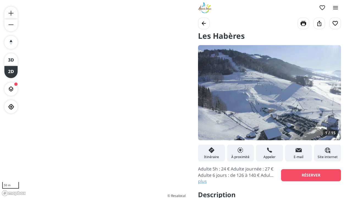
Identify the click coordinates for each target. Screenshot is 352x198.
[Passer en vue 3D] (11, 59)
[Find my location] (11, 107)
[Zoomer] (11, 13)
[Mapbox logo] (14, 193)
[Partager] (319, 23)
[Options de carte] (11, 89)
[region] (93, 99)
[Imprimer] (303, 23)
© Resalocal (176, 195)
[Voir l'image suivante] (331, 96)
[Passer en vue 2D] (11, 72)
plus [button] (202, 181)
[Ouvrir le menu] (335, 7)
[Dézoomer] (11, 25)
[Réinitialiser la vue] (11, 42)
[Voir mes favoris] (322, 7)
